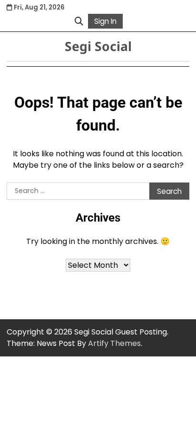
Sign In (105, 21)
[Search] (79, 21)
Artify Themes (114, 343)
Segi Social (98, 46)
